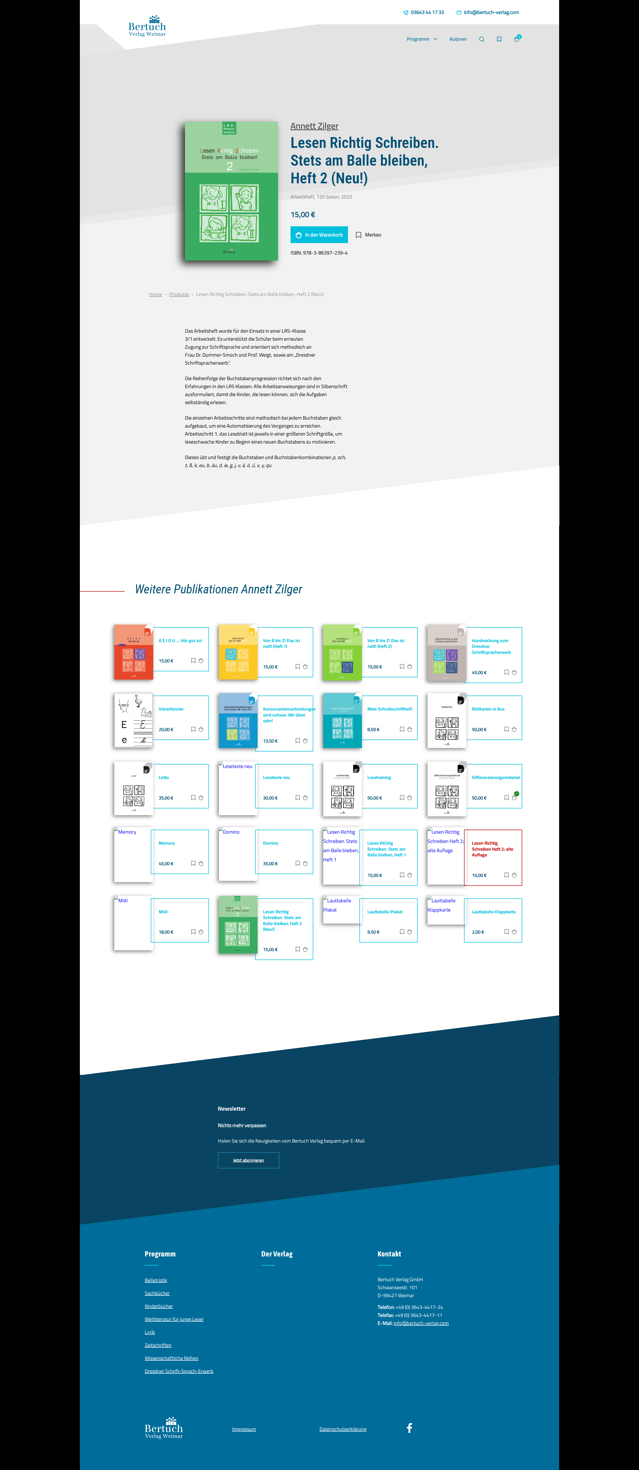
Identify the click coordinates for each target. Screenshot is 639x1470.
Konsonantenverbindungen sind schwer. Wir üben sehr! (289, 715)
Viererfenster (171, 709)
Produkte (179, 294)
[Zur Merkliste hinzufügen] (193, 661)
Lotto (164, 777)
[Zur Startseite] (147, 27)
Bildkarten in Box (488, 709)
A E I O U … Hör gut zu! (180, 640)
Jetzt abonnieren (248, 1160)
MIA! (163, 912)
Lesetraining (379, 777)
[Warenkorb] (516, 39)
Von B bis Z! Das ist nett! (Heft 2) (385, 643)
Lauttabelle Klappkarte (494, 912)
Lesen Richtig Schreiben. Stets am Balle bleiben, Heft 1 (386, 849)
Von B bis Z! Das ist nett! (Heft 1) (281, 643)
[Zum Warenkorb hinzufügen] (200, 661)
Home (155, 294)
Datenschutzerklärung (343, 1429)
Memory (167, 843)
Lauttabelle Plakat (384, 912)
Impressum (244, 1429)
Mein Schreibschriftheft (389, 709)
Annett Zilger (314, 125)
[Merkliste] (499, 39)
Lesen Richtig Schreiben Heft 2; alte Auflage (492, 849)
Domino (270, 843)
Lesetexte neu (276, 777)
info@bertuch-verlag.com (421, 1323)
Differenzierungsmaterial (496, 777)
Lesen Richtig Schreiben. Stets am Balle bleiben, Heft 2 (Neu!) (282, 920)
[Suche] (481, 39)
